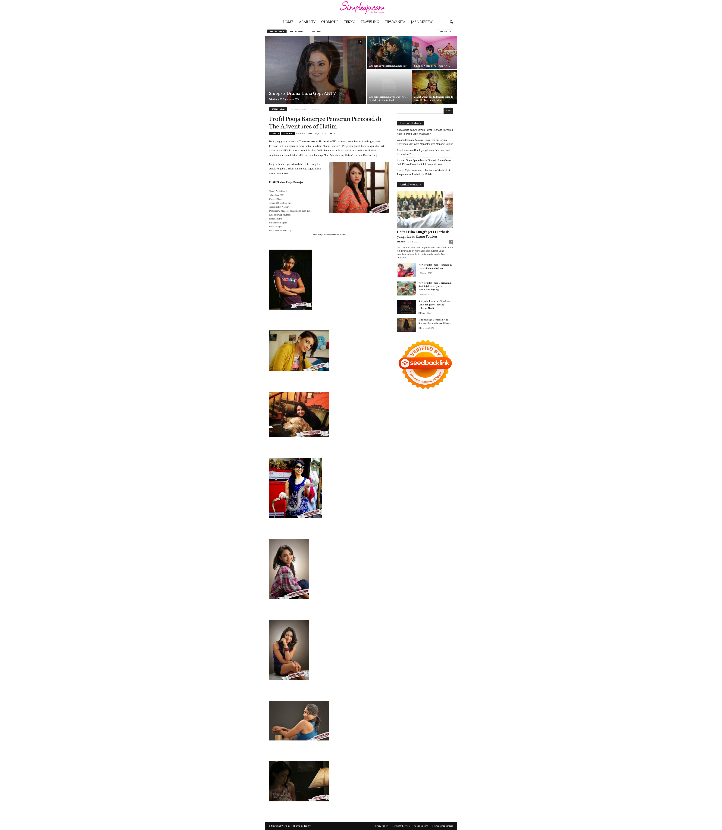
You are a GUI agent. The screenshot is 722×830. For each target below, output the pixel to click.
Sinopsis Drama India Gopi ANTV (302, 93)
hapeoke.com (421, 825)
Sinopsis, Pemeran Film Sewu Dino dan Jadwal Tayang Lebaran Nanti (435, 305)
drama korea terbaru (443, 825)
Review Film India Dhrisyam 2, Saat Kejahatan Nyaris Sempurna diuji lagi (435, 286)
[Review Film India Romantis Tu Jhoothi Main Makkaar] (406, 270)
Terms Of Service (401, 825)
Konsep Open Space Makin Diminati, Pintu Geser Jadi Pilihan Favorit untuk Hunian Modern (424, 162)
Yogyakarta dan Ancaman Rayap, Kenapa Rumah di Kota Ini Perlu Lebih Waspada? (425, 131)
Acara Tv (307, 22)
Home (288, 22)
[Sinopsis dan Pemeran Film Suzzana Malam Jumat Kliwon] (406, 325)
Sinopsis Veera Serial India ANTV (432, 66)
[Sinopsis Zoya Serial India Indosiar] (389, 52)
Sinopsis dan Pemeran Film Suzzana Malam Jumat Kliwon (435, 321)
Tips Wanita (395, 22)
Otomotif (329, 22)
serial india (277, 31)
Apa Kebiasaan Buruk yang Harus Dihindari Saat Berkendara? (423, 152)
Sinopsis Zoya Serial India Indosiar (388, 66)
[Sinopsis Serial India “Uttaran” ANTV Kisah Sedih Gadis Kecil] (389, 87)
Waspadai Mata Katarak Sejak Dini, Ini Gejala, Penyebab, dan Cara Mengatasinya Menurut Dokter (425, 142)
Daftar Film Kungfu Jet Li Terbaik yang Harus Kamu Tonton (423, 234)
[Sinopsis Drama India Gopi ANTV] (315, 70)
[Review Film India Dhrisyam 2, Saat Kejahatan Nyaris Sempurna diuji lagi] (406, 288)
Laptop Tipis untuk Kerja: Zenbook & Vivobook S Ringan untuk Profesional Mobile (423, 172)
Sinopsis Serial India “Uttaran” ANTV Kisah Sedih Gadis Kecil (388, 98)
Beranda (294, 109)
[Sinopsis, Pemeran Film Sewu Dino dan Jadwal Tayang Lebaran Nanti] (406, 307)
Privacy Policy (381, 825)
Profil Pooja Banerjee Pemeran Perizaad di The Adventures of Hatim (325, 123)
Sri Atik (273, 99)
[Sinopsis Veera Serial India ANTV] (434, 52)
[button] (451, 22)
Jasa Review (422, 22)
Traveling (370, 22)
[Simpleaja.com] (361, 8)
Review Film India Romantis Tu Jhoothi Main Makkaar (435, 266)
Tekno (349, 22)
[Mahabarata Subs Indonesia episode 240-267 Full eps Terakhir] (434, 87)
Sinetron (316, 31)
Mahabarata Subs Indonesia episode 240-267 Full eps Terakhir (433, 98)
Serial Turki (297, 31)
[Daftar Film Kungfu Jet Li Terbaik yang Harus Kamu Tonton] (425, 209)
